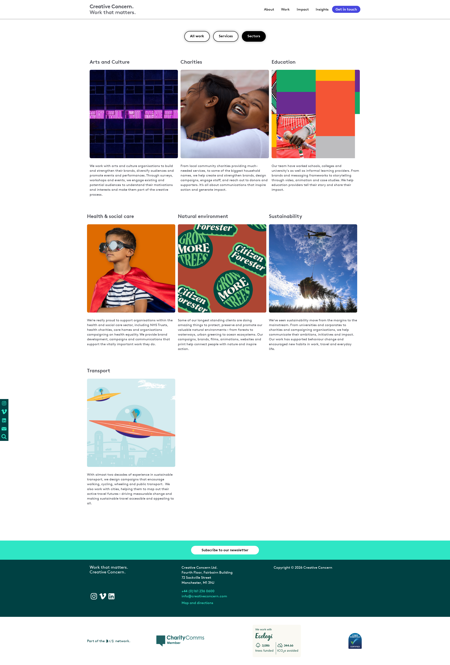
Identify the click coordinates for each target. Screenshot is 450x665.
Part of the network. (108, 641)
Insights (322, 9)
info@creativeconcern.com (204, 596)
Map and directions (197, 603)
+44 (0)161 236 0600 (198, 591)
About (269, 9)
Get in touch (346, 9)
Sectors (254, 36)
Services (226, 36)
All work (197, 36)
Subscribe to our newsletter (225, 550)
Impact (303, 9)
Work (285, 9)
